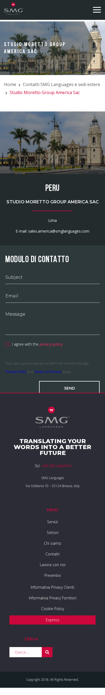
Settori (52, 532)
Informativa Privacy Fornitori (52, 597)
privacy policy (51, 344)
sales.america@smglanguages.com (58, 231)
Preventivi (52, 575)
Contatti (53, 553)
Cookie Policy (52, 608)
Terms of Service (47, 371)
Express (53, 619)
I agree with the (37, 344)
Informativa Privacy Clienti (52, 587)
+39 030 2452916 (56, 465)
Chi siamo (52, 543)
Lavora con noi (52, 564)
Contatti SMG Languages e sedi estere (61, 84)
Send (69, 388)
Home (10, 84)
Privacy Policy (15, 371)
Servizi (52, 521)
